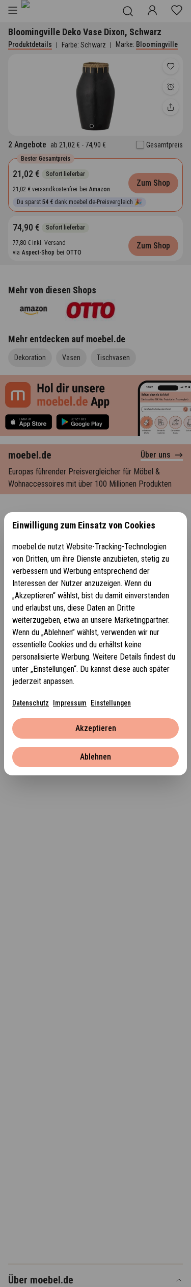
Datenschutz (30, 703)
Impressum (70, 703)
